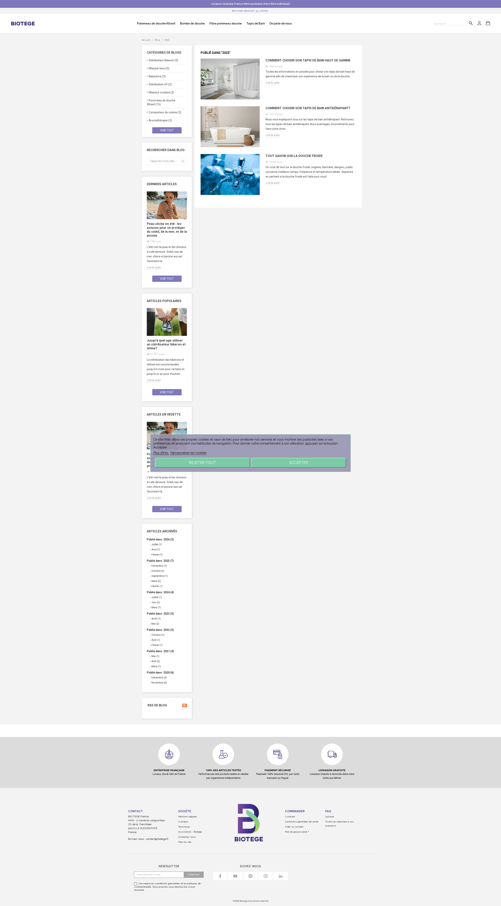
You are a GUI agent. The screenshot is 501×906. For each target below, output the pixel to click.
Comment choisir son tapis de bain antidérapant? (308, 108)
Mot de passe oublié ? (297, 831)
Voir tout (167, 130)
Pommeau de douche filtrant (156, 23)
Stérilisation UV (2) (160, 84)
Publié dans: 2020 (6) (160, 672)
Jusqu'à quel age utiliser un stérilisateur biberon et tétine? (166, 344)
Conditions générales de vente (301, 821)
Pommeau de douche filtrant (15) (161, 102)
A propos (183, 821)
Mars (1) (156, 607)
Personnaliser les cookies (188, 453)
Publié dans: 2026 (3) (160, 539)
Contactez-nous (187, 837)
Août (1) (156, 618)
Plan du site (184, 842)
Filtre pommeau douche (225, 23)
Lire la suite (153, 267)
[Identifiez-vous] (479, 23)
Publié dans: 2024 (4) (160, 592)
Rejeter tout (202, 463)
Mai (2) (155, 623)
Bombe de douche (192, 23)
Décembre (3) (159, 677)
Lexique (329, 816)
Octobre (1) (157, 634)
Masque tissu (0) (159, 68)
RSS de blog (157, 705)
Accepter (298, 463)
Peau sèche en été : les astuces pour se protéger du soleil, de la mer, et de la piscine (167, 229)
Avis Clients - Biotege (190, 831)
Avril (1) (155, 549)
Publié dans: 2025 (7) (160, 560)
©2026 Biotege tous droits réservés (251, 900)
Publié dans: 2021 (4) (160, 651)
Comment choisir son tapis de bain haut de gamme (308, 60)
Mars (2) (156, 581)
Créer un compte (294, 826)
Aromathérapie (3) (160, 120)
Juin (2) (155, 602)
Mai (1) (155, 656)
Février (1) (157, 554)
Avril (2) (155, 661)
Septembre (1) (159, 575)
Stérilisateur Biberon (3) (163, 60)
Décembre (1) (159, 565)
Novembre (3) (159, 682)
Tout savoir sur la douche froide (294, 156)
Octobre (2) (157, 570)
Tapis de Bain (255, 23)
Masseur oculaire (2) (161, 92)
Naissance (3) (157, 76)
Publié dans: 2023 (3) (160, 613)
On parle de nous (280, 23)
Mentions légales (187, 816)
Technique (184, 826)
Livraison (290, 816)
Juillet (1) (156, 544)
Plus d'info (161, 453)
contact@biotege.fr (157, 838)
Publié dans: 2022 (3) (160, 629)
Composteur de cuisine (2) (165, 112)
